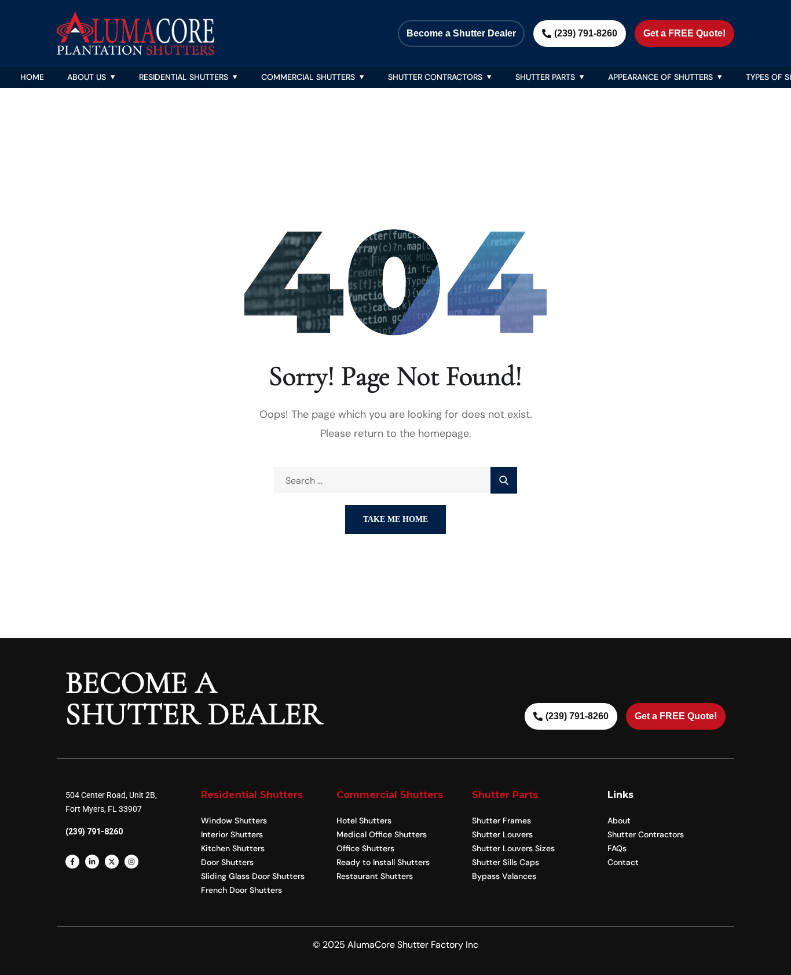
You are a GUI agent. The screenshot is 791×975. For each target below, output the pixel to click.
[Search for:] (395, 480)
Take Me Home (395, 519)
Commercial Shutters (308, 77)
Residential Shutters (183, 77)
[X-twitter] (112, 862)
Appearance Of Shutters (660, 77)
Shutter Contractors (435, 77)
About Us (86, 77)
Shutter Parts (545, 77)
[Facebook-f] (72, 862)
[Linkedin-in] (92, 862)
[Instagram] (131, 862)
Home (32, 77)
